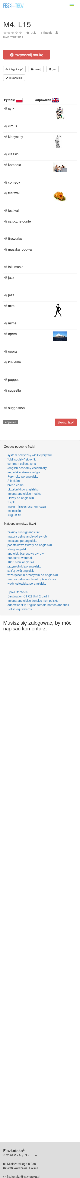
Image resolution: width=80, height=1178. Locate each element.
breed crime (15, 485)
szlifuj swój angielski (20, 570)
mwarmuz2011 (13, 37)
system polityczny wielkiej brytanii (29, 455)
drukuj (37, 69)
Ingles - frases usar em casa (26, 506)
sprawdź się (15, 77)
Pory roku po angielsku (22, 476)
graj (53, 69)
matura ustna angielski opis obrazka (31, 579)
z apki (11, 502)
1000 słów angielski (20, 562)
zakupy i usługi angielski (23, 532)
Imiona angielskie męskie (24, 493)
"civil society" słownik (21, 459)
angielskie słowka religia (23, 472)
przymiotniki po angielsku (24, 566)
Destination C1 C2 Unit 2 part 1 (28, 596)
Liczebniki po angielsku (23, 489)
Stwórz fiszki (65, 422)
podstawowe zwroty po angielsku (29, 545)
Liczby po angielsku (20, 498)
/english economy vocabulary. (27, 468)
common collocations (21, 463)
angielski (10, 422)
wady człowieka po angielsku (27, 583)
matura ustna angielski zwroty (27, 536)
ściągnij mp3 (15, 69)
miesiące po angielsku (22, 540)
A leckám (13, 480)
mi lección (14, 510)
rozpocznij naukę (28, 54)
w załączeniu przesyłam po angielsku (32, 575)
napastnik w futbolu (20, 558)
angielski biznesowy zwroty (25, 553)
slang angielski (17, 549)
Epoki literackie (17, 592)
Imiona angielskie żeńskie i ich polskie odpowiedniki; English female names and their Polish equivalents (38, 604)
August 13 (14, 515)
